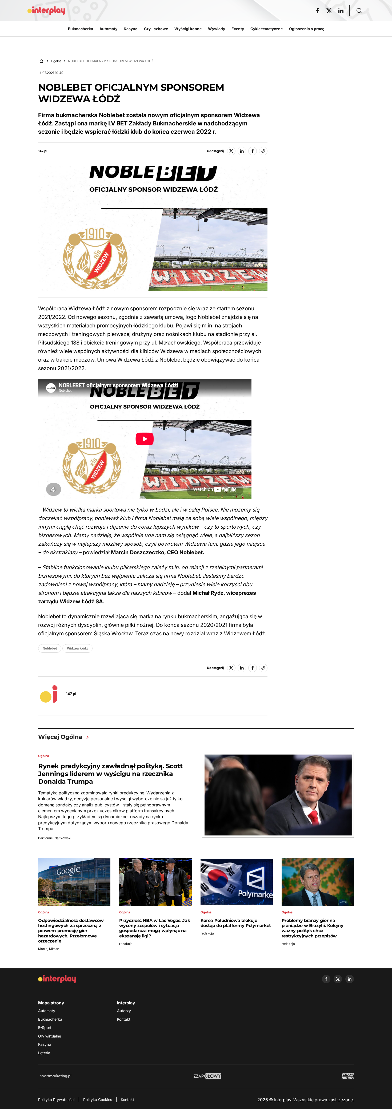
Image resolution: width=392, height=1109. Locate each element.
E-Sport (44, 1027)
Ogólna (56, 61)
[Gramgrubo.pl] (348, 1076)
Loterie (44, 1053)
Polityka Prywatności (56, 1099)
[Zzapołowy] (208, 1076)
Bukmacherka (50, 1019)
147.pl (42, 151)
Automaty (46, 1010)
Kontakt (123, 1019)
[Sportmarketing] (55, 1076)
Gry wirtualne (49, 1036)
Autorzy (124, 1010)
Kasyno (44, 1044)
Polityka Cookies (97, 1099)
